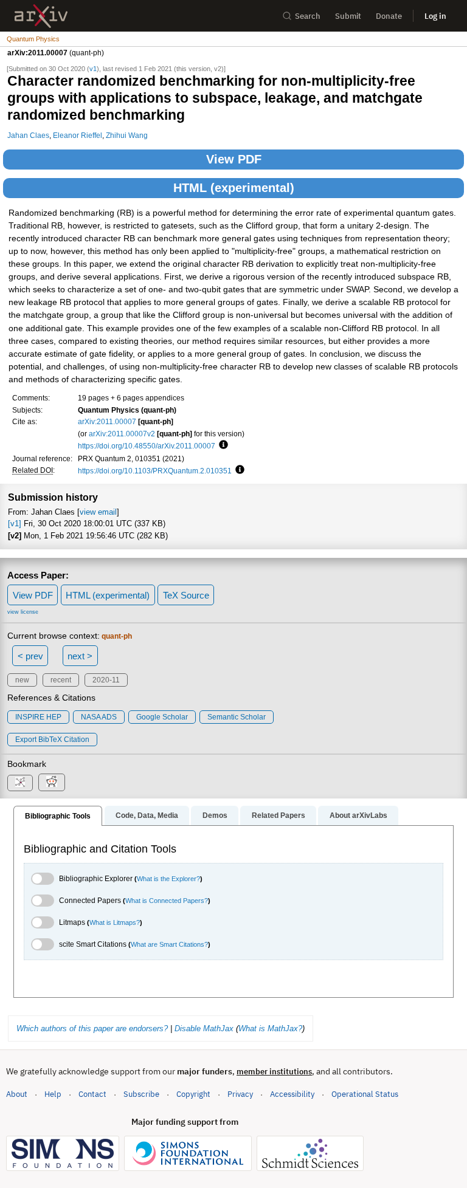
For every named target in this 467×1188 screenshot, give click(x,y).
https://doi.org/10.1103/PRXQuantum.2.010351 (155, 471)
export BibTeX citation (52, 739)
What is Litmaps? (114, 922)
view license (22, 612)
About (16, 1094)
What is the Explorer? (168, 878)
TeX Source (186, 595)
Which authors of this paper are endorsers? (92, 1028)
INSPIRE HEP (38, 717)
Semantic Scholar (236, 717)
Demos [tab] (214, 815)
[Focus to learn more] (221, 445)
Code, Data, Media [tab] (147, 815)
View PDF (233, 159)
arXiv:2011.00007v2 (122, 434)
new (22, 680)
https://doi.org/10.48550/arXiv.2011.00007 (146, 446)
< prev (30, 656)
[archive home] (41, 16)
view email (98, 512)
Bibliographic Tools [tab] (58, 816)
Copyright (193, 1094)
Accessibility (292, 1094)
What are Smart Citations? (169, 944)
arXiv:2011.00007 (107, 421)
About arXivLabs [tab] (358, 815)
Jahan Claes (28, 135)
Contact (92, 1094)
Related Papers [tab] (278, 815)
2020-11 (106, 680)
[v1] (14, 523)
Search (307, 16)
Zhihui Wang (127, 135)
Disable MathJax (204, 1028)
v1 (93, 68)
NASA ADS (99, 717)
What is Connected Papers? (166, 900)
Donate (389, 16)
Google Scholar (162, 717)
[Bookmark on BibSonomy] (20, 783)
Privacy (240, 1094)
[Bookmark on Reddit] (51, 782)
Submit (348, 16)
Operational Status (364, 1093)
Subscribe (141, 1094)
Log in (435, 16)
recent (60, 680)
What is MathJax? (270, 1028)
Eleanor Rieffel (77, 135)
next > (79, 656)
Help (52, 1094)
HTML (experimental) (233, 187)
